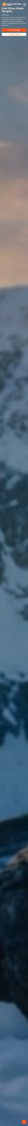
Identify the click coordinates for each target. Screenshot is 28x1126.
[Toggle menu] (24, 4)
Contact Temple (15, 34)
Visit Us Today (15, 30)
